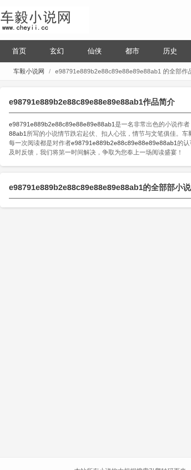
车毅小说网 (28, 71)
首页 (19, 51)
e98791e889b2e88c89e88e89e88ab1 (62, 124)
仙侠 (95, 51)
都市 (132, 51)
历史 (170, 51)
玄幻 (57, 51)
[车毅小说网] (44, 19)
